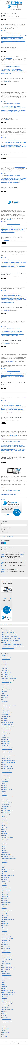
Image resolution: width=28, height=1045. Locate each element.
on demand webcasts (6, 934)
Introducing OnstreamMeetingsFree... (10, 187)
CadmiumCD (5, 695)
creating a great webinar (7, 768)
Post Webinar (5, 986)
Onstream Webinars (11, 38)
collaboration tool (16, 41)
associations (5, 666)
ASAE (4, 661)
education (4, 795)
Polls (3, 984)
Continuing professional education (9, 762)
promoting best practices (7, 994)
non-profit (4, 931)
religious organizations (7, 1003)
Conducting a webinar (6, 118)
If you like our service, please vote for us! (9, 634)
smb (3, 1034)
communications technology (9, 361)
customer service (14, 334)
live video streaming (6, 890)
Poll (3, 980)
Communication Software (13, 37)
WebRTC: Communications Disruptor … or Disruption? (12, 644)
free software (21, 179)
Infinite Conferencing (7, 854)
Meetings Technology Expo (8, 919)
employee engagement (7, 802)
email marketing (6, 800)
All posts (3, 499)
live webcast (5, 894)
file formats (5, 821)
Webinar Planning (14, 146)
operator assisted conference (8, 967)
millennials (7, 446)
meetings (4, 917)
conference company (8, 35)
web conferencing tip (9, 408)
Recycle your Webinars (7, 1001)
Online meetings (14, 110)
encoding (4, 808)
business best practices (7, 689)
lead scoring (5, 879)
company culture (13, 446)
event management (6, 812)
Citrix (24, 25)
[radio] (14, 530)
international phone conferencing (9, 858)
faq (3, 816)
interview (4, 860)
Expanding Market (6, 814)
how (3, 848)
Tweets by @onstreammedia (7, 536)
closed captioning (6, 706)
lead (3, 873)
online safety (5, 942)
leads (4, 883)
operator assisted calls (7, 965)
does (3, 793)
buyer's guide (5, 691)
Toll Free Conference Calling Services (9, 632)
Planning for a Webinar (7, 978)
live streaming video (22, 107)
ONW (19, 110)
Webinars (14, 35)
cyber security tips (6, 777)
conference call (6, 737)
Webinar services (17, 332)
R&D (5, 295)
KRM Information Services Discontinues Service (11, 640)
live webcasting (5, 896)
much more (9, 219)
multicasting (5, 929)
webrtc (19, 37)
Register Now (22, 552)
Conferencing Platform (12, 267)
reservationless (5, 1007)
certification (5, 701)
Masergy (4, 27)
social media (5, 1036)
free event (4, 831)
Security (4, 1026)
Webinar (3, 552)
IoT (3, 864)
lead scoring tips (6, 881)
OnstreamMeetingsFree (21, 228)
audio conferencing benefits (8, 676)
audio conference (6, 672)
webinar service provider (10, 143)
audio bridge (5, 668)
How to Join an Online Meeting (8, 47)
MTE (3, 927)
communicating (7, 106)
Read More (3, 30)
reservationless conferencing (8, 1009)
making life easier (17, 355)
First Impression (5, 823)
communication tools (18, 71)
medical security (6, 911)
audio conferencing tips (7, 682)
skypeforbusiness (6, 1032)
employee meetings (6, 806)
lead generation (5, 877)
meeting (4, 913)
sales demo (5, 1017)
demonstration (5, 779)
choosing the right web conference (9, 705)
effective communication (21, 178)
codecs (4, 708)
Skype (4, 1030)
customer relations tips (7, 772)
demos (4, 783)
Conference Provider (6, 743)
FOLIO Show (5, 827)
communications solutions (12, 435)
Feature (4, 818)
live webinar (5, 900)
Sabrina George (6, 16)
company (9, 412)
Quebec (4, 998)
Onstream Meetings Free (15, 229)
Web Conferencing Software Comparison (10, 636)
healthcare (5, 844)
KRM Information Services (7, 869)
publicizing (5, 996)
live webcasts (5, 898)
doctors (4, 791)
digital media (5, 787)
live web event (5, 892)
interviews (4, 862)
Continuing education (7, 758)
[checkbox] (14, 530)
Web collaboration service (20, 167)
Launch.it (4, 871)
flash (3, 825)
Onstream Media (19, 35)
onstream (19, 263)
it (3, 867)
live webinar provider (6, 902)
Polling (4, 982)
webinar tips (10, 142)
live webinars (5, 904)
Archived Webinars (6, 659)
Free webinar (5, 835)
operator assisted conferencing (8, 969)
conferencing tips (6, 752)
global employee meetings (7, 837)
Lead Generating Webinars (8, 875)
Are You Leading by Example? (8, 630)
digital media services (7, 789)
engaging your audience (21, 299)
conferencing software (9, 71)
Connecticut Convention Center (8, 754)
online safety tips (6, 944)
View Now (22, 554)
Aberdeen (4, 655)
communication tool (19, 38)
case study (5, 697)
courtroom (4, 764)
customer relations (15, 335)
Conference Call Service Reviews (8, 642)
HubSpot (4, 850)
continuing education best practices (9, 760)
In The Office (13, 265)
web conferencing (8, 56)
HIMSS (4, 846)
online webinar (8, 73)
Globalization (5, 841)
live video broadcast (6, 888)
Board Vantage (5, 685)
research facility (5, 1005)
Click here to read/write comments (13, 66)
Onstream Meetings (9, 41)
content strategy (5, 756)
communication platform (6, 39)
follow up (4, 829)
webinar (9, 70)
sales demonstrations (6, 1021)
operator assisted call (6, 963)
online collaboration (6, 936)
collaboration (6, 178)
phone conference (6, 973)
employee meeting (6, 804)
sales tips (4, 1024)
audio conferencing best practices (9, 678)
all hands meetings (6, 657)
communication (17, 182)
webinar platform (9, 58)
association (5, 664)
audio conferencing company (8, 680)
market (4, 906)
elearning (4, 798)
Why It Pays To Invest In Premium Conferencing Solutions (12, 646)
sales (4, 1015)
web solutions (14, 299)
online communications (19, 143)
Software (15, 450)
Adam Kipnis (6, 119)
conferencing (22, 410)
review (4, 1011)
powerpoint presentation (7, 990)
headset (4, 842)
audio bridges (5, 670)
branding (4, 687)
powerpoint (5, 988)
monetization (5, 925)
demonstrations (5, 781)
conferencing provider (11, 298)
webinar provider (7, 69)
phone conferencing (7, 492)
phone (4, 971)
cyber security (5, 775)
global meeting (5, 839)
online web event (6, 946)
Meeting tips (5, 915)
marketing (4, 908)
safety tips (4, 1013)
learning (4, 885)
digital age (4, 785)
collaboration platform (15, 39)
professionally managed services (9, 992)
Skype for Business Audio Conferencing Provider (11, 638)
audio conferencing (15, 492)
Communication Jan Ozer (7, 722)
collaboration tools (15, 179)
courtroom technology (7, 766)
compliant (4, 735)
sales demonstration (6, 1019)
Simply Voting (5, 1028)
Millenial (18, 443)
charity (4, 703)
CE (3, 699)
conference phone (6, 741)
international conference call (8, 856)
